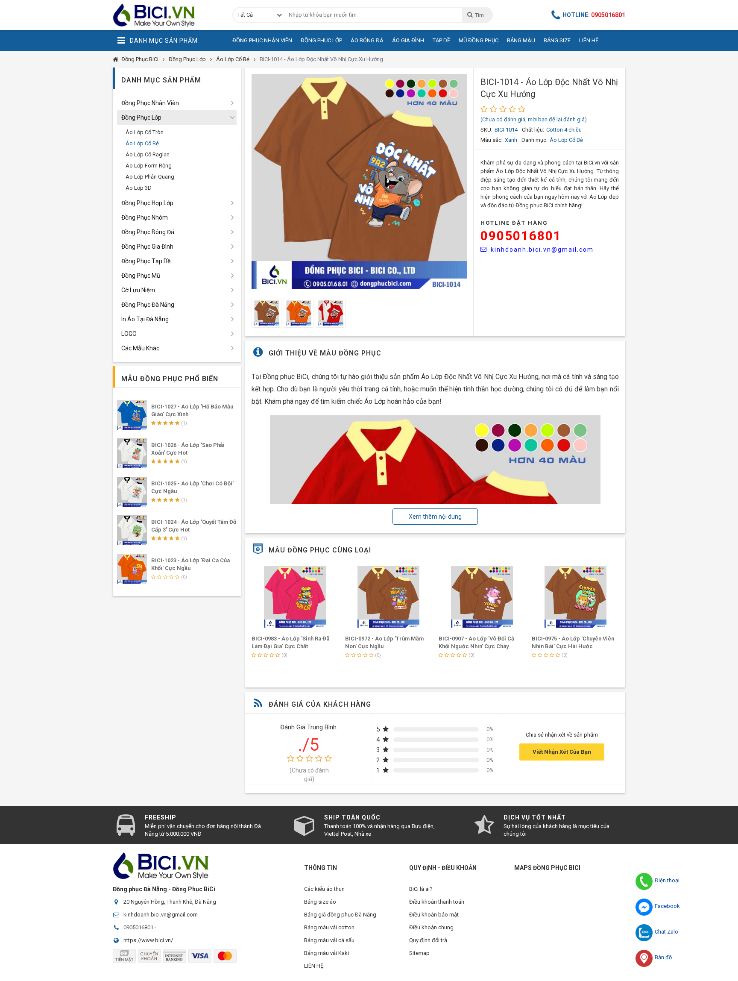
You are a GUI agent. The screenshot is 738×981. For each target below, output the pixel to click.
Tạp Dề (441, 40)
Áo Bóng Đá (367, 40)
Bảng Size (557, 40)
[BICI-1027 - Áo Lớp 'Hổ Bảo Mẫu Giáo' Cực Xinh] (132, 415)
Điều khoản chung (431, 927)
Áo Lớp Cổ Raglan (148, 154)
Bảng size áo (320, 902)
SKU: (486, 129)
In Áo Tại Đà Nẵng (145, 319)
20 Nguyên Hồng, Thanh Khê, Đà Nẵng (169, 902)
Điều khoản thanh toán (436, 902)
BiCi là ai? (421, 889)
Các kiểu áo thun (324, 889)
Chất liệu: (533, 129)
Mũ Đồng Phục (478, 40)
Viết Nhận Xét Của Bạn (562, 752)
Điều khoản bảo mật (434, 914)
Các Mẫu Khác (140, 348)
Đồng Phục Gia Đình (147, 246)
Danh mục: (534, 140)
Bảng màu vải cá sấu (329, 940)
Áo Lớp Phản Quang (150, 176)
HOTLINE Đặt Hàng (514, 223)
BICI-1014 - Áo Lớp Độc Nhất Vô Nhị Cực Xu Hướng (321, 59)
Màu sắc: (491, 140)
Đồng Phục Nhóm (144, 217)
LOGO (129, 333)
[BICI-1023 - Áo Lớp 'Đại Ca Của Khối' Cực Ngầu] (132, 569)
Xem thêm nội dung (435, 516)
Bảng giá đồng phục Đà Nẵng (340, 914)
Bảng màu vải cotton (329, 927)
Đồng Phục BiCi (139, 59)
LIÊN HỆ (313, 966)
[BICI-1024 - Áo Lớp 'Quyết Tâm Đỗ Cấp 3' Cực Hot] (132, 530)
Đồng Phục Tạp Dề (145, 261)
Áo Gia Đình (408, 40)
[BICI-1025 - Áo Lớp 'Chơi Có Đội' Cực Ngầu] (132, 492)
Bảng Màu (521, 40)
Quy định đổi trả (428, 940)
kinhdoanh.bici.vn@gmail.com (542, 249)
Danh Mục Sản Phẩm (164, 40)
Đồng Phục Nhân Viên (262, 40)
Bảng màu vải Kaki (326, 953)
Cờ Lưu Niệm (138, 290)
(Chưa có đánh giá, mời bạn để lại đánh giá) (533, 119)
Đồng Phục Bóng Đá (147, 232)
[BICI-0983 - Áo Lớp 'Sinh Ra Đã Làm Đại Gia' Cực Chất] (295, 597)
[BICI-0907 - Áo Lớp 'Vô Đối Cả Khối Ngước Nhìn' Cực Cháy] (482, 597)
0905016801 (521, 235)
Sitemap (419, 953)
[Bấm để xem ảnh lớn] (359, 181)
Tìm (479, 15)
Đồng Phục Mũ (140, 275)
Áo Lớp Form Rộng (149, 165)
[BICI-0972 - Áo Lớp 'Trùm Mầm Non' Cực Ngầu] (388, 597)
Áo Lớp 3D (139, 188)
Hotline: (593, 15)
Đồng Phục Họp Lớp (147, 203)
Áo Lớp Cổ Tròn (145, 132)
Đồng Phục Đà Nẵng (147, 304)
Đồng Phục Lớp (321, 40)
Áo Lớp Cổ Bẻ (232, 59)
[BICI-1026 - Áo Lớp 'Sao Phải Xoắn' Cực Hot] (132, 453)
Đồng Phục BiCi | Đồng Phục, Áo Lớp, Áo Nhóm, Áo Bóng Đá (166, 15)
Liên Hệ (588, 40)
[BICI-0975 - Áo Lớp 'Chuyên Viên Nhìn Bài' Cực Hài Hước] (575, 597)
